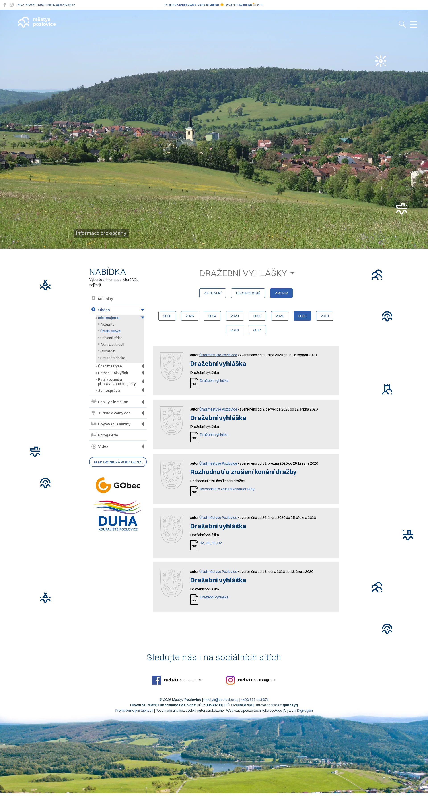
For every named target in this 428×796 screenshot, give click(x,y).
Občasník (107, 351)
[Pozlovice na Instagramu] (12, 5)
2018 (235, 329)
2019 (325, 316)
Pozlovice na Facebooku (182, 680)
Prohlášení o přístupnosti (134, 710)
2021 (280, 316)
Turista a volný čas (114, 413)
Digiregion (305, 710)
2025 (190, 316)
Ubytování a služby (114, 424)
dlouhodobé (248, 293)
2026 (167, 316)
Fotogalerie (108, 435)
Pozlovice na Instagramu (256, 680)
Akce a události (112, 344)
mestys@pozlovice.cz (221, 699)
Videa (103, 446)
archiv (281, 293)
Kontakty (105, 298)
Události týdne (111, 337)
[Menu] (413, 24)
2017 (257, 329)
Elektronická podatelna (118, 462)
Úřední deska (110, 331)
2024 (212, 316)
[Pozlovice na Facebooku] (4, 5)
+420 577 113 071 (255, 699)
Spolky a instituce (113, 402)
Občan (104, 310)
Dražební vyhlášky (243, 273)
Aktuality (107, 324)
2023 (235, 316)
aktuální (212, 293)
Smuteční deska (112, 358)
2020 (302, 316)
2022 (257, 316)
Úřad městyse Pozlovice (218, 355)
